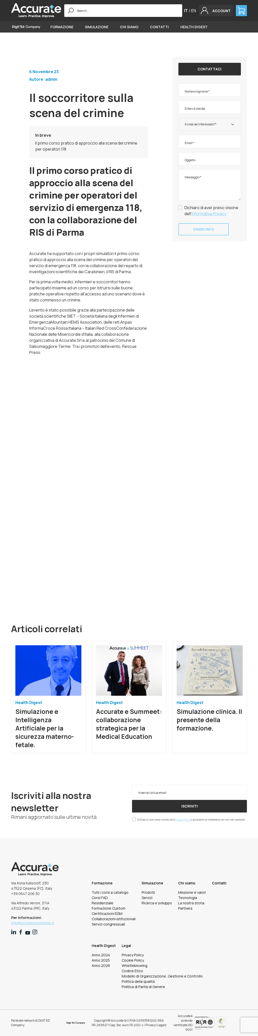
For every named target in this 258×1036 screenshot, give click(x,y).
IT (186, 10)
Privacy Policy (183, 819)
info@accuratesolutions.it (32, 922)
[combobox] (209, 124)
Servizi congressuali (108, 924)
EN (193, 10)
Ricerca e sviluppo (157, 903)
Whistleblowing (134, 965)
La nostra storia (191, 903)
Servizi (147, 897)
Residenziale (102, 903)
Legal (126, 945)
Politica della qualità (138, 981)
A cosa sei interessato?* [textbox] (200, 124)
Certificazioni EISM (107, 913)
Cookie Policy (133, 960)
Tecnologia (187, 897)
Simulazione (96, 26)
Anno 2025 (101, 960)
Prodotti (148, 892)
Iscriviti (189, 806)
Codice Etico (132, 970)
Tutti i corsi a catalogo (110, 892)
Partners (185, 908)
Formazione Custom (108, 908)
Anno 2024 (101, 955)
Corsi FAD (100, 897)
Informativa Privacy (208, 213)
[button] (216, 10)
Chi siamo (129, 26)
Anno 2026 (101, 965)
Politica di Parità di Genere (143, 986)
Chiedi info (203, 229)
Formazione (61, 26)
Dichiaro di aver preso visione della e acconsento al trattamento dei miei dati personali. (191, 819)
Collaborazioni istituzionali (114, 918)
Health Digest (194, 26)
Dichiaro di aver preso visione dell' (211, 210)
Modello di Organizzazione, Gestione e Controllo (162, 976)
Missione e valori (192, 892)
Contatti (159, 26)
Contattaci (209, 69)
